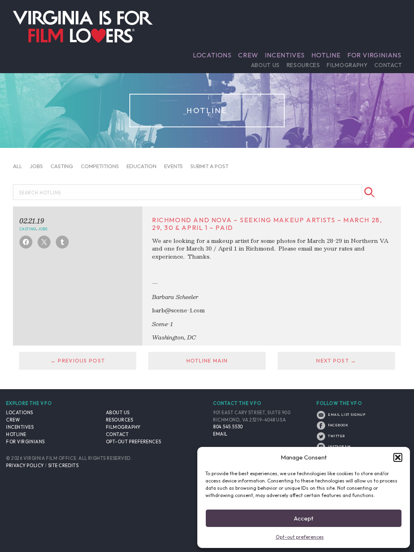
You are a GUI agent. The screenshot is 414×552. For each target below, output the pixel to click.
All (17, 166)
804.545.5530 (228, 427)
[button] (398, 457)
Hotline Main (207, 360)
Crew (248, 55)
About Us (265, 65)
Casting (62, 166)
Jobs (36, 166)
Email (220, 434)
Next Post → (336, 360)
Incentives (285, 55)
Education (141, 166)
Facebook (338, 425)
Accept (303, 518)
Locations (212, 55)
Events (173, 166)
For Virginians (374, 55)
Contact (388, 65)
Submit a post (209, 166)
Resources (303, 65)
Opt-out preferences (300, 537)
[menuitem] (212, 55)
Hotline (326, 55)
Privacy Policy (25, 465)
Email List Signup (346, 414)
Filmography (347, 65)
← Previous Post (78, 360)
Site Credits (63, 465)
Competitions (100, 166)
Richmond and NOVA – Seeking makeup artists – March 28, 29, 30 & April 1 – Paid (267, 224)
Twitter (336, 436)
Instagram (339, 446)
